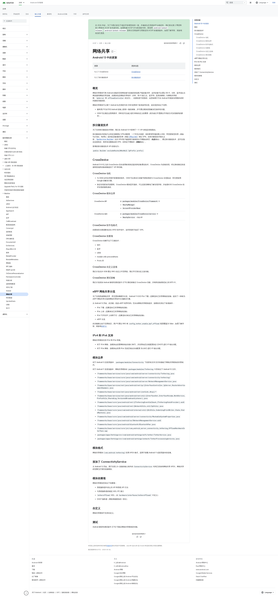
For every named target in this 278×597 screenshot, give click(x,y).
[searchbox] (15, 21)
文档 (20, 3)
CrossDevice (136, 72)
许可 (58, 592)
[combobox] (236, 3)
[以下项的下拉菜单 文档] (25, 2)
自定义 (104, 326)
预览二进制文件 (37, 573)
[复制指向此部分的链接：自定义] (102, 508)
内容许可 (109, 546)
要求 (33, 566)
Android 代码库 (37, 563)
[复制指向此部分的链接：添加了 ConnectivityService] (128, 462)
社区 (44, 592)
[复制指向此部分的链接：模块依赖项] (108, 478)
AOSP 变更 (99, 33)
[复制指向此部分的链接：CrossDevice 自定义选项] (119, 267)
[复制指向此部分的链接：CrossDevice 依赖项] (115, 236)
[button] (13, 34)
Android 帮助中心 (202, 563)
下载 (33, 570)
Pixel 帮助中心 (200, 566)
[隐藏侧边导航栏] (26, 593)
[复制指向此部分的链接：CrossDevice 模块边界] (117, 193)
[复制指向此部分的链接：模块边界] (105, 357)
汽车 (75, 14)
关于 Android (36, 592)
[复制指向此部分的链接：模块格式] (105, 448)
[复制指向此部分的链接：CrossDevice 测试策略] (117, 278)
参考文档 (86, 14)
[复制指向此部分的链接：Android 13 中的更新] (119, 57)
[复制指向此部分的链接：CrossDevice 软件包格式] (119, 225)
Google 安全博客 (120, 573)
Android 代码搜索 (36, 3)
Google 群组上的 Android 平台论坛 (126, 576)
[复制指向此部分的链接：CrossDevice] (110, 160)
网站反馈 (75, 592)
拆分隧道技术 (136, 77)
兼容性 (49, 14)
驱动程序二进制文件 (39, 580)
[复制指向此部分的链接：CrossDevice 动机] (113, 173)
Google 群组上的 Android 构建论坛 (126, 580)
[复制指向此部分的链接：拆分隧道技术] (110, 125)
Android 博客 (118, 570)
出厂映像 (35, 576)
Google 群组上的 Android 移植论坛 (126, 583)
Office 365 (133, 137)
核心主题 (38, 14)
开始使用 (16, 14)
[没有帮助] (183, 43)
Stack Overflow (201, 576)
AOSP (94, 43)
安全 (27, 14)
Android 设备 (62, 14)
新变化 (5, 14)
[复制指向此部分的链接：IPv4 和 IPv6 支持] (115, 335)
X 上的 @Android (120, 563)
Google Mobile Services (204, 573)
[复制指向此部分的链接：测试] (100, 522)
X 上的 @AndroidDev (121, 566)
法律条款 (51, 592)
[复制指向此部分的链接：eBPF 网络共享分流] (117, 291)
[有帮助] (180, 43)
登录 (274, 3)
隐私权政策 (65, 592)
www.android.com (202, 570)
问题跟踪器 (200, 580)
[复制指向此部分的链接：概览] (100, 88)
